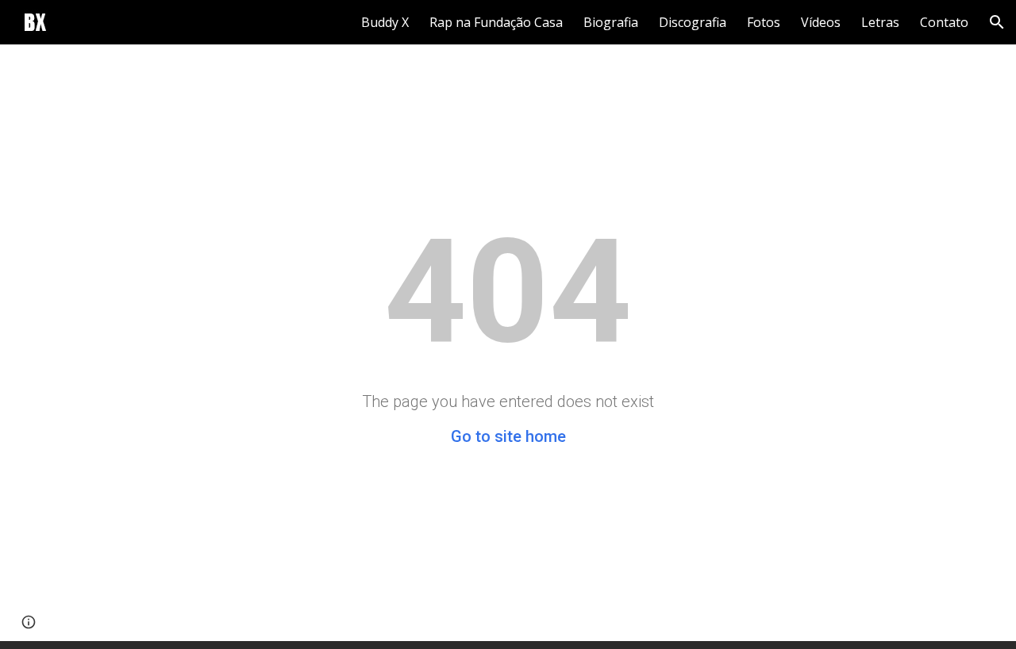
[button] (997, 22)
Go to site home (508, 436)
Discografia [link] (692, 22)
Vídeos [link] (821, 22)
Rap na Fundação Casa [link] (496, 22)
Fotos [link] (763, 22)
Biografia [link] (610, 22)
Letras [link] (880, 22)
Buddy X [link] (385, 22)
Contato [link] (944, 22)
